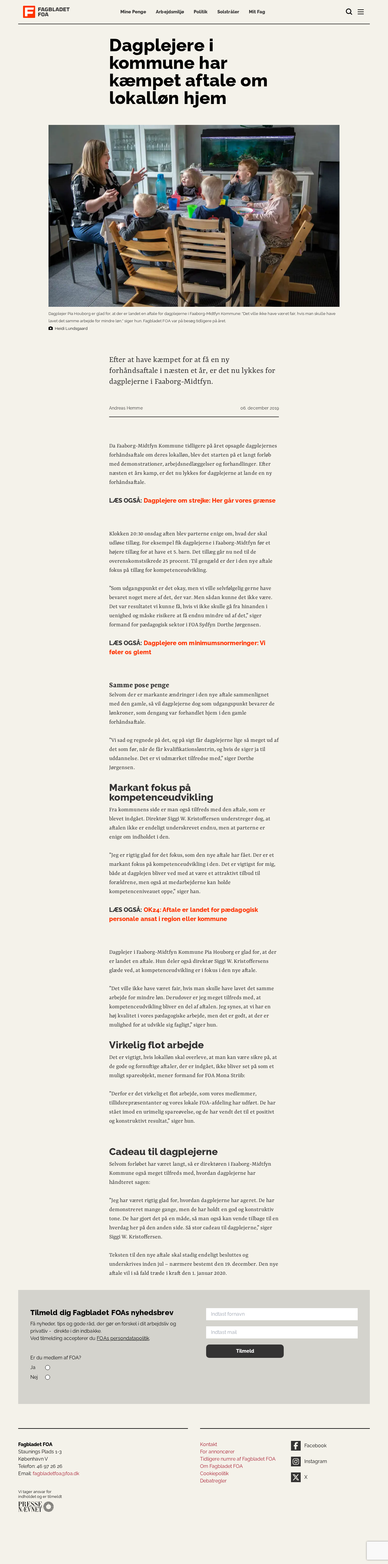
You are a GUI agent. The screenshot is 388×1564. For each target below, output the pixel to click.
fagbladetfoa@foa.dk (56, 1473)
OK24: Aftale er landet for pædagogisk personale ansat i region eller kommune (183, 914)
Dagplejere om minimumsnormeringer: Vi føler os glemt (187, 647)
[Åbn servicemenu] (361, 13)
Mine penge (133, 12)
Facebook (315, 1445)
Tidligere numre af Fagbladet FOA (238, 1459)
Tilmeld (245, 1351)
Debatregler (213, 1481)
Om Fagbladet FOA (221, 1466)
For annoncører (217, 1452)
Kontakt (208, 1444)
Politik (201, 12)
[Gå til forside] (47, 12)
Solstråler (228, 12)
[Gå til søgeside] (349, 11)
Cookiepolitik (214, 1473)
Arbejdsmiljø (170, 12)
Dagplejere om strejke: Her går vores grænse (192, 500)
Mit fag (257, 12)
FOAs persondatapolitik (123, 1338)
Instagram (315, 1461)
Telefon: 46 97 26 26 (40, 1466)
